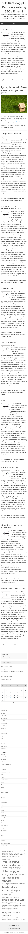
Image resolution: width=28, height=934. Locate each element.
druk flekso (21, 198)
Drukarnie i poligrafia (11, 198)
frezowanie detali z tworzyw (7, 867)
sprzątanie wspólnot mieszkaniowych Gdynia (10, 908)
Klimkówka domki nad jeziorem (17, 868)
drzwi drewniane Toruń (6, 859)
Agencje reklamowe (10, 390)
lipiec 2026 (3, 708)
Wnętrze (3, 840)
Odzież (2, 805)
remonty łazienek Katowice (7, 903)
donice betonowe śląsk (13, 854)
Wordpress (21, 932)
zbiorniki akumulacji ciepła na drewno (17, 919)
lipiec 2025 (3, 738)
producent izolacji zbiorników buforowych (9, 895)
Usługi (2, 835)
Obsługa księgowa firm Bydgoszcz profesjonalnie (12, 671)
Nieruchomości (4, 802)
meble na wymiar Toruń (6, 892)
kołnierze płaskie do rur (6, 884)
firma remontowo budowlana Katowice (12, 863)
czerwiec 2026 (4, 710)
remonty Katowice (12, 902)
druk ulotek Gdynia (5, 857)
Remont (2, 820)
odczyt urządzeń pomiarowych (18, 334)
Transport (3, 828)
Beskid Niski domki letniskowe (7, 850)
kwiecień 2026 (4, 715)
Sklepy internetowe (5, 822)
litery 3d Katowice (12, 392)
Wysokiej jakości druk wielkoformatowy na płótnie (11, 207)
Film (2, 774)
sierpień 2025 (4, 735)
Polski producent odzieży (6, 666)
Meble (2, 795)
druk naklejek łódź (8, 282)
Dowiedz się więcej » (21, 122)
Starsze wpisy (6, 656)
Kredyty (2, 787)
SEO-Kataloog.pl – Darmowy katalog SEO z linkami (14, 7)
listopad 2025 (4, 728)
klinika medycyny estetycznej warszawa (13, 873)
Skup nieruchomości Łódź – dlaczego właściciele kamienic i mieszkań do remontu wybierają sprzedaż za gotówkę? (14, 90)
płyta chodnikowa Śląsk (13, 899)
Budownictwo (9, 332)
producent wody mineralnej (13, 897)
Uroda (2, 833)
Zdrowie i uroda (4, 845)
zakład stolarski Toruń (6, 919)
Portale (2, 810)
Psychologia (3, 815)
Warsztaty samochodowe (6, 838)
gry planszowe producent (17, 867)
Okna (2, 807)
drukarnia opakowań (6, 200)
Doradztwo (8, 578)
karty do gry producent (6, 868)
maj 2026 (3, 713)
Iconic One (6, 932)
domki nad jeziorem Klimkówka (8, 851)
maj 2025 (3, 743)
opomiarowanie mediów (6, 336)
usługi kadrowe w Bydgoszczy (8, 582)
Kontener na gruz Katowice (10, 879)
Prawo (2, 812)
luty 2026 (3, 720)
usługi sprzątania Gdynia (6, 917)
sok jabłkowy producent (6, 906)
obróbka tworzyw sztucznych (16, 892)
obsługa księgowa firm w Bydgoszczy (15, 580)
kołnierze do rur (22, 883)
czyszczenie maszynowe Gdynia (20, 850)
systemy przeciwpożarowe (10, 645)
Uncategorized (9, 125)
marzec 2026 (4, 718)
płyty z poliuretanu (5, 902)
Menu (14, 23)
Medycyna (3, 797)
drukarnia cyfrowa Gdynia (6, 856)
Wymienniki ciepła (7, 288)
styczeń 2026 (4, 723)
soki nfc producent (22, 905)
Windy (3, 400)
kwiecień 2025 (4, 746)
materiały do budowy (11, 517)
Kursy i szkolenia (4, 792)
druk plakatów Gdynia (16, 856)
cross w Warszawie (18, 79)
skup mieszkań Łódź (20, 125)
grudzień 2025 (4, 725)
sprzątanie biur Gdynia (15, 906)
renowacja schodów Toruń (17, 903)
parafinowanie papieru (16, 200)
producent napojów (21, 895)
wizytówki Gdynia (15, 917)
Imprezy (2, 782)
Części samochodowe (6, 764)
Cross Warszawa (6, 29)
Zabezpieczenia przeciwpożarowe (13, 588)
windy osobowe (13, 461)
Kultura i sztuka (4, 789)
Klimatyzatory (4, 784)
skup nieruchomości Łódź (7, 127)
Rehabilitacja (4, 817)
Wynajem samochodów (6, 843)
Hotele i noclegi (4, 779)
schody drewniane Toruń (6, 905)
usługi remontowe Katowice (11, 914)
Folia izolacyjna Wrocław (9, 467)
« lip (13, 702)
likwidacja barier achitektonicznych (11, 889)
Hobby (2, 777)
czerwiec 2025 (4, 741)
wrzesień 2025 (4, 733)
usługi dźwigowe (5, 461)
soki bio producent (14, 905)
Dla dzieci (8, 79)
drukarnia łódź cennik (18, 282)
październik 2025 (4, 730)
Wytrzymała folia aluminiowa (11, 133)
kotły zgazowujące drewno (13, 883)
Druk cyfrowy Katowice (9, 342)
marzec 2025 (4, 748)
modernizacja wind (19, 459)
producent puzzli (5, 897)
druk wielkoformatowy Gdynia (15, 857)
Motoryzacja (3, 800)
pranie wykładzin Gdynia (6, 894)
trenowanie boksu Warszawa (16, 80)
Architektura (3, 759)
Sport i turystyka (4, 825)
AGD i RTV (3, 754)
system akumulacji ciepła (6, 909)
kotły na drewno (5, 883)
